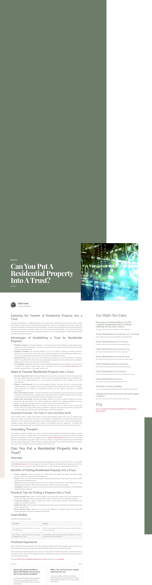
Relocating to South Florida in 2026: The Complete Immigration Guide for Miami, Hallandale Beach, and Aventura (114, 324)
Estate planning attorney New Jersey (112, 341)
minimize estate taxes (72, 366)
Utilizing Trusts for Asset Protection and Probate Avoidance (117, 394)
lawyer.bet (61, 559)
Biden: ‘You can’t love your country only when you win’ (64, 571)
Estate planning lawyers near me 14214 (113, 348)
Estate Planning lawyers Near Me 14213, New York (117, 334)
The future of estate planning (109, 386)
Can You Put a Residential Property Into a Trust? (31, 559)
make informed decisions (55, 437)
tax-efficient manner (20, 464)
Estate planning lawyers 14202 (109, 378)
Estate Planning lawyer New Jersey (111, 371)
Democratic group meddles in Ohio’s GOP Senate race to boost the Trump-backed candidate (27, 572)
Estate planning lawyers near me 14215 (112, 356)
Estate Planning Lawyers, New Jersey (112, 363)
